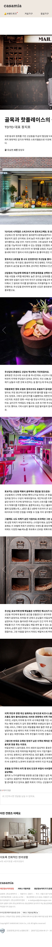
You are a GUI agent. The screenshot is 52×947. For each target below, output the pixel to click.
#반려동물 (8, 861)
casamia (12, 6)
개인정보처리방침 (7, 889)
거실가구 (29, 13)
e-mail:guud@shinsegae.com (39, 900)
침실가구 (45, 13)
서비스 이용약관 (24, 889)
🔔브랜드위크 (10, 13)
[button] (4, 190)
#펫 (1, 861)
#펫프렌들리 (18, 861)
